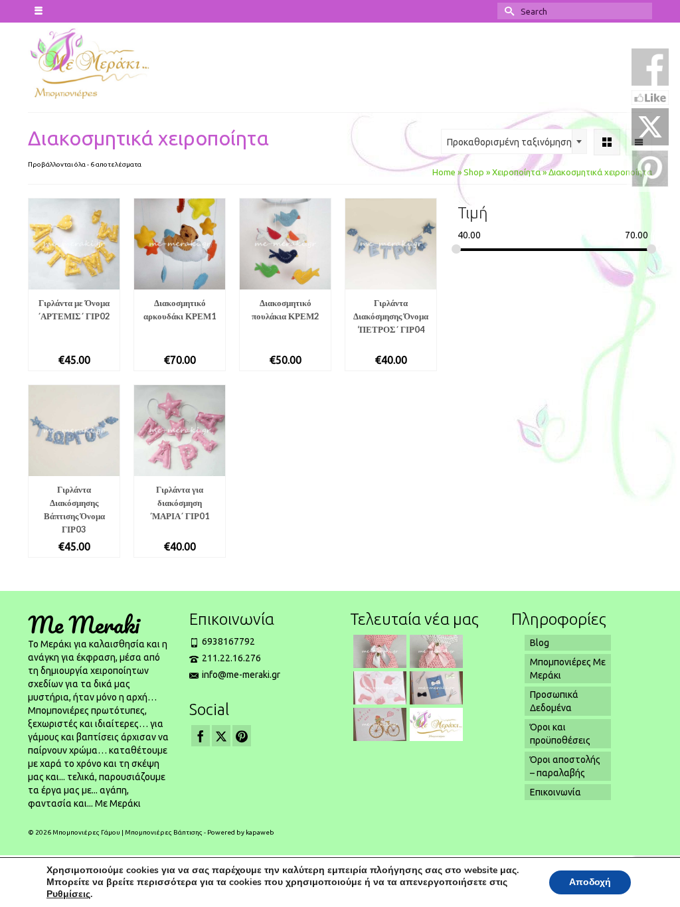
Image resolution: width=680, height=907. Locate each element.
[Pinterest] (241, 735)
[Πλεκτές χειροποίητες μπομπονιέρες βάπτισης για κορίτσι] (434, 651)
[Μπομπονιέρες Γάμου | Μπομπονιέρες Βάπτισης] (98, 62)
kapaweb (260, 832)
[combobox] (514, 141)
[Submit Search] (507, 11)
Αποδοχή (590, 882)
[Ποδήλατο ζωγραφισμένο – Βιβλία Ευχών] (378, 724)
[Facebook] (200, 735)
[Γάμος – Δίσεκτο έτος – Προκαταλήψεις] (434, 724)
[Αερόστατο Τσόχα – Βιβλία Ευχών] (378, 687)
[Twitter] (221, 735)
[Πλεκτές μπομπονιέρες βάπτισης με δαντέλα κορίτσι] (378, 651)
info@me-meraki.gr (241, 674)
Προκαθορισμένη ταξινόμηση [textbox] (509, 142)
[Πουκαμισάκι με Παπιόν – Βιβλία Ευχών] (434, 687)
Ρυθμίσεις (68, 894)
